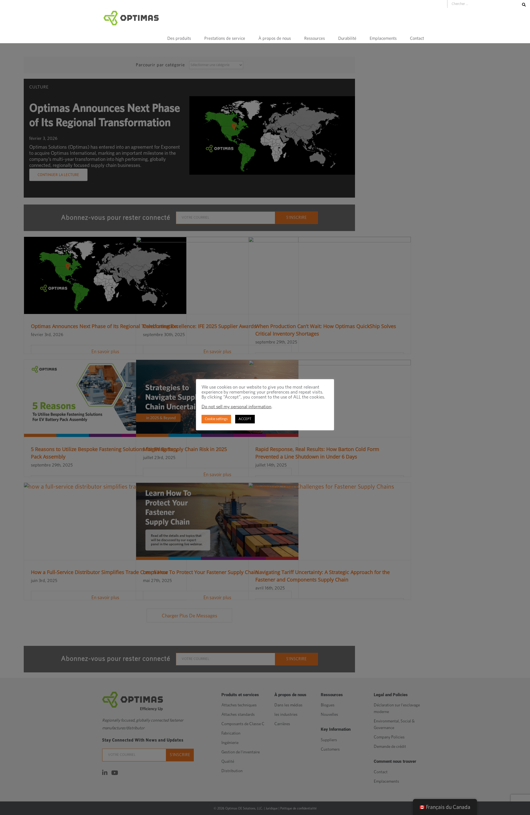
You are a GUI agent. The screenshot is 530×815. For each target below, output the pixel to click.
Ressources (314, 38)
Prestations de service (224, 38)
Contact (417, 38)
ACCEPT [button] (245, 419)
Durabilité (347, 38)
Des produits (179, 38)
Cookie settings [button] (216, 419)
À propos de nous (274, 38)
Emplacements (383, 38)
